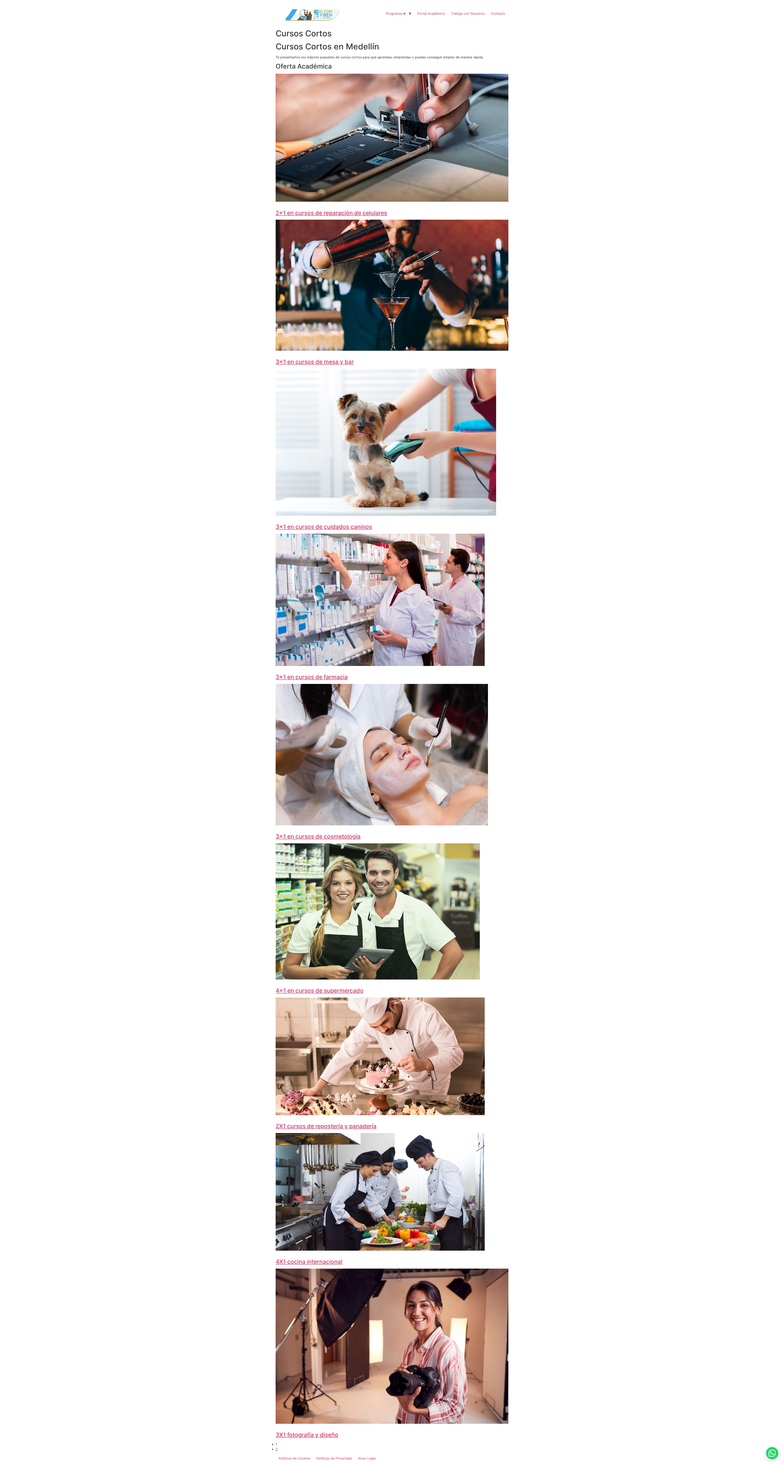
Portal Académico (431, 13)
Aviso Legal (367, 1458)
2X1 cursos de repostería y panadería (326, 1126)
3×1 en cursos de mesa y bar (315, 361)
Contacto (498, 13)
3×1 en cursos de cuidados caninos (324, 526)
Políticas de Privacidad (334, 1458)
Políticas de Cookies (294, 1458)
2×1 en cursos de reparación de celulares (331, 212)
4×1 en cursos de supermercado (319, 990)
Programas (394, 13)
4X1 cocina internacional (309, 1261)
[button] (772, 1453)
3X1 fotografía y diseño (307, 1434)
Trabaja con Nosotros (468, 13)
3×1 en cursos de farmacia (312, 676)
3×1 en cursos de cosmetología (318, 836)
